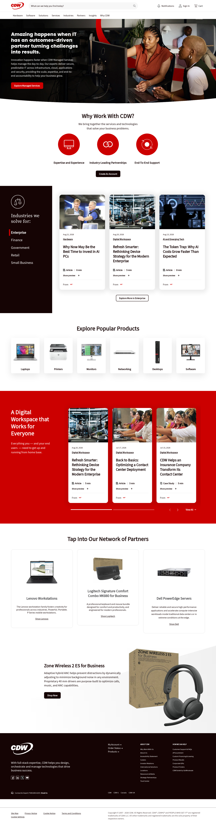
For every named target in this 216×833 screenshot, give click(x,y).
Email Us (44, 793)
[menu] (166, 5)
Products (112, 751)
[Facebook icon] (12, 777)
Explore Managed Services (27, 85)
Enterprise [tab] (18, 232)
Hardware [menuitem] (18, 15)
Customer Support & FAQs (182, 749)
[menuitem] (158, 5)
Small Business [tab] (22, 262)
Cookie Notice (49, 813)
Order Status (114, 748)
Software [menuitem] (30, 15)
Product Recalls (178, 760)
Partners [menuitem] (81, 15)
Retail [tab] (15, 255)
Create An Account (108, 173)
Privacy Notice (31, 813)
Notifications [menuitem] (167, 5)
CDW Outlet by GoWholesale (183, 770)
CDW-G (116, 793)
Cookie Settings (18, 816)
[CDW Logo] (17, 5)
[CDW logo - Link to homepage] (17, 5)
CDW (109, 793)
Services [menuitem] (56, 15)
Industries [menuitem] (68, 15)
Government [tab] (20, 247)
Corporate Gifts (178, 763)
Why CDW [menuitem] (105, 15)
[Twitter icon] (22, 777)
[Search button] (134, 6)
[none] (17, 15)
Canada (124, 793)
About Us (143, 753)
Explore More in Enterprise (132, 298)
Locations (144, 770)
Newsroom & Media (147, 774)
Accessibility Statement (149, 756)
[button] (198, 5)
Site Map (14, 813)
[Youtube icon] (27, 777)
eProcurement (178, 753)
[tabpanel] (132, 247)
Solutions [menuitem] (43, 15)
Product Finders (179, 767)
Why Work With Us (147, 749)
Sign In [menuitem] (186, 5)
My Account (114, 744)
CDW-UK (132, 793)
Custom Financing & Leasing (183, 756)
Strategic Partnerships (148, 777)
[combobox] (79, 5)
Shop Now (52, 695)
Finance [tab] (16, 240)
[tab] (91, 509)
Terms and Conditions (71, 813)
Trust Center (144, 781)
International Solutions (149, 767)
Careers (143, 760)
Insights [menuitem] (93, 15)
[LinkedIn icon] (17, 777)
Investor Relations (147, 763)
